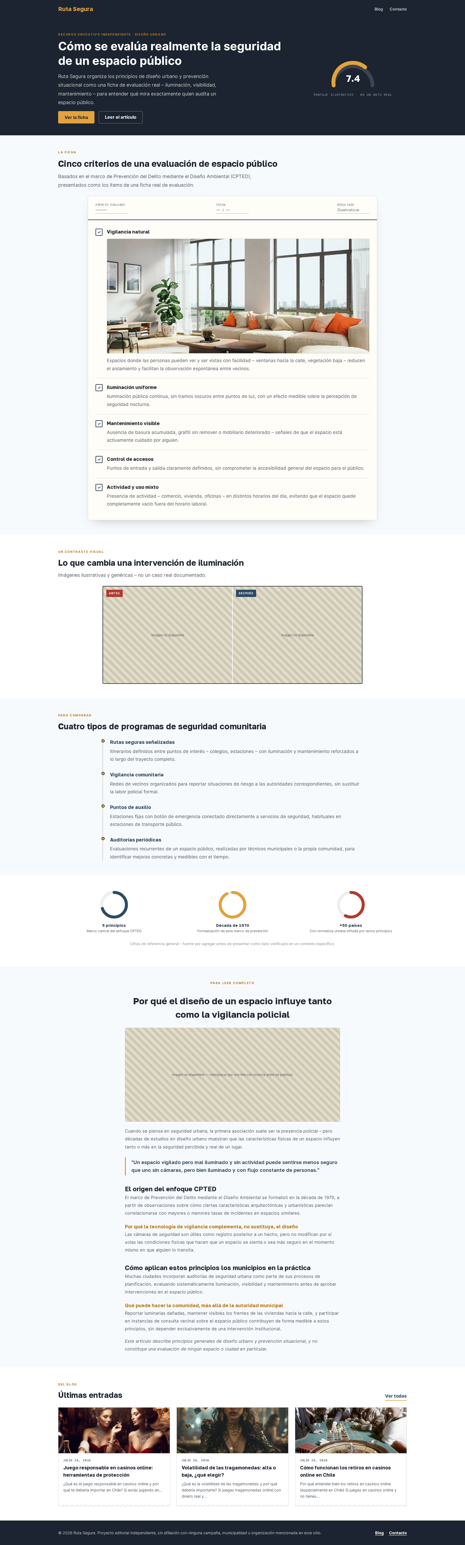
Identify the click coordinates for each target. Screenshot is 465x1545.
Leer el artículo (120, 117)
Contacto (398, 9)
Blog (379, 9)
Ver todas (396, 1396)
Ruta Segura (75, 8)
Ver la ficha (76, 117)
